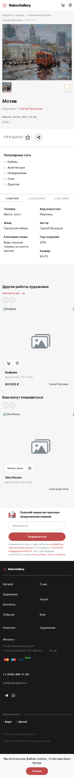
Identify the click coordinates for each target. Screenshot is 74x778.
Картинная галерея (13, 15)
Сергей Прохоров (12, 20)
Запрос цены (15, 468)
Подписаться (37, 536)
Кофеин (11, 372)
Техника (9, 246)
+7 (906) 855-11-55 (16, 674)
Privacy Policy (39, 554)
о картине (12, 198)
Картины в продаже (40, 15)
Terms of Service (56, 554)
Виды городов (13, 242)
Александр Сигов (58, 489)
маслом (9, 250)
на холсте (21, 246)
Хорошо (37, 771)
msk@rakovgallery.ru (15, 683)
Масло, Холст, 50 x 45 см (18, 482)
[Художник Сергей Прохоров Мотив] (37, 52)
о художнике (37, 198)
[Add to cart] (9, 363)
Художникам (47, 627)
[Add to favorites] (17, 363)
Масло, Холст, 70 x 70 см (19, 377)
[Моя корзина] (63, 5)
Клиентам (9, 627)
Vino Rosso (13, 477)
